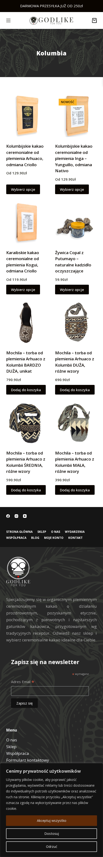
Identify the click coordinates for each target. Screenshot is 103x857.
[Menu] (8, 20)
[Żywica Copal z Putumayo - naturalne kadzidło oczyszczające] (76, 222)
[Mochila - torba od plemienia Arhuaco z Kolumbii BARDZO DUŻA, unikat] (27, 322)
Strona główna (19, 532)
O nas (55, 532)
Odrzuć (51, 846)
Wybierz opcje (23, 189)
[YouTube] (25, 516)
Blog (35, 538)
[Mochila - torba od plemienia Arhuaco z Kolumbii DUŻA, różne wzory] (76, 322)
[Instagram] (16, 516)
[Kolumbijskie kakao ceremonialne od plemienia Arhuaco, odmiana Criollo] (27, 116)
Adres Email (22, 682)
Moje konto (53, 538)
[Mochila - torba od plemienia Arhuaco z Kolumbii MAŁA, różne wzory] (76, 423)
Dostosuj (51, 833)
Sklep (41, 532)
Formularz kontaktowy (27, 760)
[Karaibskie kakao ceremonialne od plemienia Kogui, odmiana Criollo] (27, 222)
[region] (51, 810)
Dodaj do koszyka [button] (26, 389)
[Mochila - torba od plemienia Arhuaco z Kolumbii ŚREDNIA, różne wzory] (27, 423)
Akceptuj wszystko (51, 820)
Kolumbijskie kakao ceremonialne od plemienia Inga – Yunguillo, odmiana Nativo (73, 158)
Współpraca (16, 538)
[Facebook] (8, 516)
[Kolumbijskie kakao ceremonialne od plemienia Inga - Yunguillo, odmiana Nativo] (76, 116)
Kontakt (75, 538)
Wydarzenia (75, 532)
